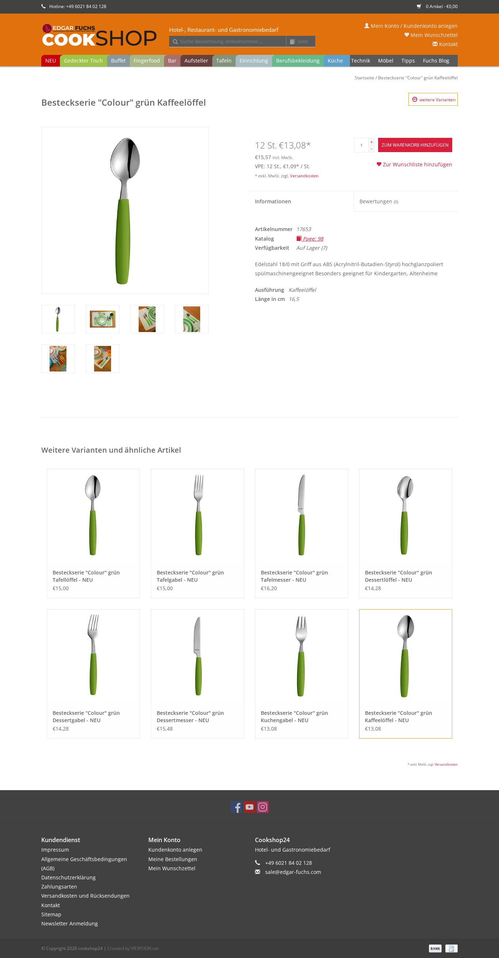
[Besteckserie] (93, 515)
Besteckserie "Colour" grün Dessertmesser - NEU (190, 716)
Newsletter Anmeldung (69, 923)
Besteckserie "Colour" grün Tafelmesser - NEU (294, 576)
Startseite (364, 78)
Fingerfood (147, 60)
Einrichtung (254, 60)
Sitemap (51, 914)
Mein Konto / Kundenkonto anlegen (413, 25)
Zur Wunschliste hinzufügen (416, 164)
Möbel (385, 60)
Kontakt (448, 44)
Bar (172, 60)
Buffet (118, 60)
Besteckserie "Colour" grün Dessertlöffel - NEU (398, 576)
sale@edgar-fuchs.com (293, 871)
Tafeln (224, 60)
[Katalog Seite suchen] (289, 42)
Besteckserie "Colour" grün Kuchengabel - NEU (294, 716)
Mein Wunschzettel (433, 34)
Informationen (273, 201)
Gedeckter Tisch (83, 60)
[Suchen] (172, 42)
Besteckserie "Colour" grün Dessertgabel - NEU (86, 716)
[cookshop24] (249, 35)
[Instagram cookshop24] (262, 807)
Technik (360, 60)
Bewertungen (378, 201)
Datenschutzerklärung (68, 877)
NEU (50, 60)
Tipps (408, 60)
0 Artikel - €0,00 (441, 6)
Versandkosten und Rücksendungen (85, 895)
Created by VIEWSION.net (133, 948)
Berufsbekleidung (298, 60)
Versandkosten (304, 175)
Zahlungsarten (59, 886)
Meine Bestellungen (172, 859)
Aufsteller (196, 60)
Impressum (55, 849)
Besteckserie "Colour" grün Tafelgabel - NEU (190, 576)
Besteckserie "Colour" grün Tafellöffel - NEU (86, 576)
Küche (335, 60)
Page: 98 (312, 238)
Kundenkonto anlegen (175, 849)
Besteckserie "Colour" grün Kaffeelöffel (418, 78)
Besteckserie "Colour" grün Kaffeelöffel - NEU (398, 716)
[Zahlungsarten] (434, 948)
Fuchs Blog (436, 60)
